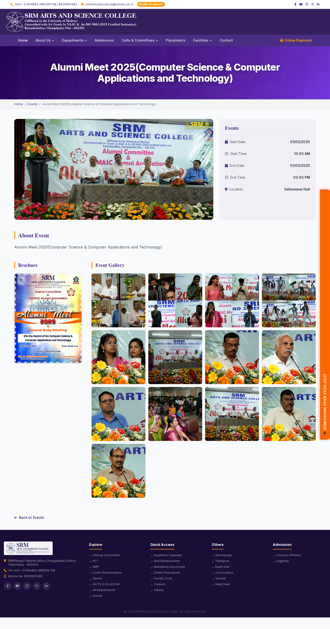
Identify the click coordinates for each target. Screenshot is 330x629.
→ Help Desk (221, 584)
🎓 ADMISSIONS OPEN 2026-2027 (325, 404)
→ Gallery (157, 590)
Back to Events (31, 517)
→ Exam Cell (220, 567)
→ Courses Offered (287, 555)
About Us (43, 40)
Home (23, 40)
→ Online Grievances (165, 572)
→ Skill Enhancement (165, 561)
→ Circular (219, 578)
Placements (176, 40)
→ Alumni (95, 578)
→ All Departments (102, 590)
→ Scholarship (222, 555)
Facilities (200, 40)
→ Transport (220, 561)
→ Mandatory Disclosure (167, 567)
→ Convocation (222, 572)
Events (32, 104)
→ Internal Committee (104, 555)
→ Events (95, 596)
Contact (226, 40)
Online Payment (298, 40)
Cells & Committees (138, 40)
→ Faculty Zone (161, 578)
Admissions (104, 40)
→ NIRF (94, 567)
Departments (73, 40)
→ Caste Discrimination (105, 572)
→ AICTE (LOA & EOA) (104, 584)
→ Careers (157, 584)
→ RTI (93, 561)
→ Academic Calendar (166, 555)
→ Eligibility (281, 561)
